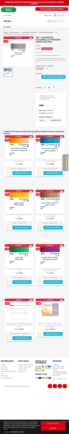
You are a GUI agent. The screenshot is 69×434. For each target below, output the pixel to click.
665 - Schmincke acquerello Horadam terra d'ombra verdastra (50, 215)
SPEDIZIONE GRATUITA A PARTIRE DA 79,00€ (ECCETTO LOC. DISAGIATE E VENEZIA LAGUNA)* (34, 3)
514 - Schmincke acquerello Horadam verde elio (19, 269)
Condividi (44, 87)
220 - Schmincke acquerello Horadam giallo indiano (19, 215)
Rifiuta (53, 428)
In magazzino (43, 113)
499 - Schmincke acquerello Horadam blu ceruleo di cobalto (50, 161)
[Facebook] (50, 386)
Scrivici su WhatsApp (8, 9)
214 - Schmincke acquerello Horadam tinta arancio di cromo (19, 161)
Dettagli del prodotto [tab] (47, 96)
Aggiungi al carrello (53, 77)
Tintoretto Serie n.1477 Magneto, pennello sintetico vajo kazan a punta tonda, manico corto (19, 325)
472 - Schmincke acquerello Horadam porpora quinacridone (50, 269)
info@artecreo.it (62, 379)
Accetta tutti (53, 423)
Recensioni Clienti (64, 162)
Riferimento (43, 110)
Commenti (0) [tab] (45, 99)
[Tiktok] (60, 386)
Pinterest (54, 87)
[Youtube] (65, 386)
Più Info (6, 432)
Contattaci (7, 15)
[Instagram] (55, 386)
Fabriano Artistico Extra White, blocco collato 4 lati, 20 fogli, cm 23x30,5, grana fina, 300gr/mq (50, 325)
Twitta (49, 87)
